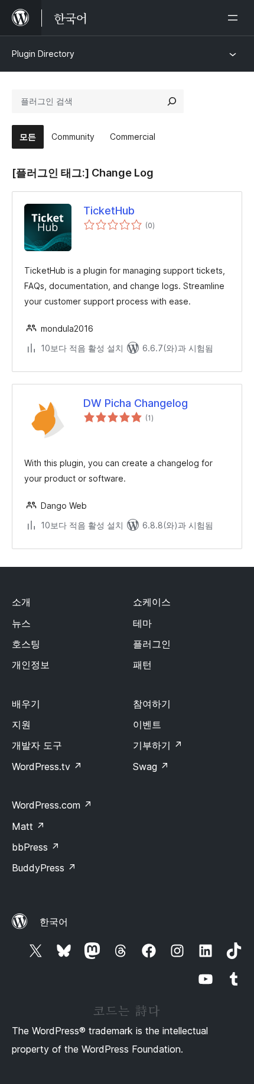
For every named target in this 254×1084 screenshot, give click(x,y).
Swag (151, 766)
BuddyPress (44, 868)
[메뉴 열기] (235, 18)
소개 (21, 602)
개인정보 (31, 665)
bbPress (36, 847)
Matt (28, 826)
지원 (21, 724)
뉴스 (21, 623)
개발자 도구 (37, 745)
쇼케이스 (152, 602)
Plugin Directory (43, 54)
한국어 (54, 922)
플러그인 (152, 644)
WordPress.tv (47, 766)
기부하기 (158, 745)
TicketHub (109, 210)
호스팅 (26, 644)
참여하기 (152, 704)
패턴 (142, 665)
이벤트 (147, 724)
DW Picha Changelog (135, 403)
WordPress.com (52, 805)
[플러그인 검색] (172, 101)
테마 (142, 623)
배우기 (26, 704)
